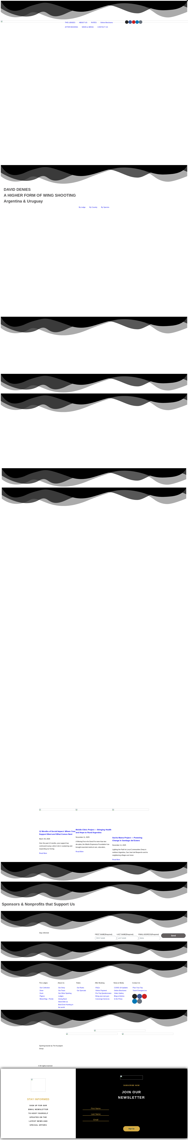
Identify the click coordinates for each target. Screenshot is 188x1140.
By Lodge (82, 207)
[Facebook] (130, 22)
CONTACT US (103, 27)
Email (96, 1117)
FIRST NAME (103, 934)
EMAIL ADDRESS (148, 934)
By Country (93, 207)
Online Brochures (106, 22)
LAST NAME (125, 934)
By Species (105, 207)
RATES (94, 22)
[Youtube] (133, 22)
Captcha (96, 1122)
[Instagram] (126, 22)
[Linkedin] (137, 22)
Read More (43, 853)
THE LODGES (70, 22)
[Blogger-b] (140, 22)
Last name (95, 1111)
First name (95, 1106)
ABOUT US (83, 22)
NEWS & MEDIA (88, 27)
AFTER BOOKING (71, 27)
